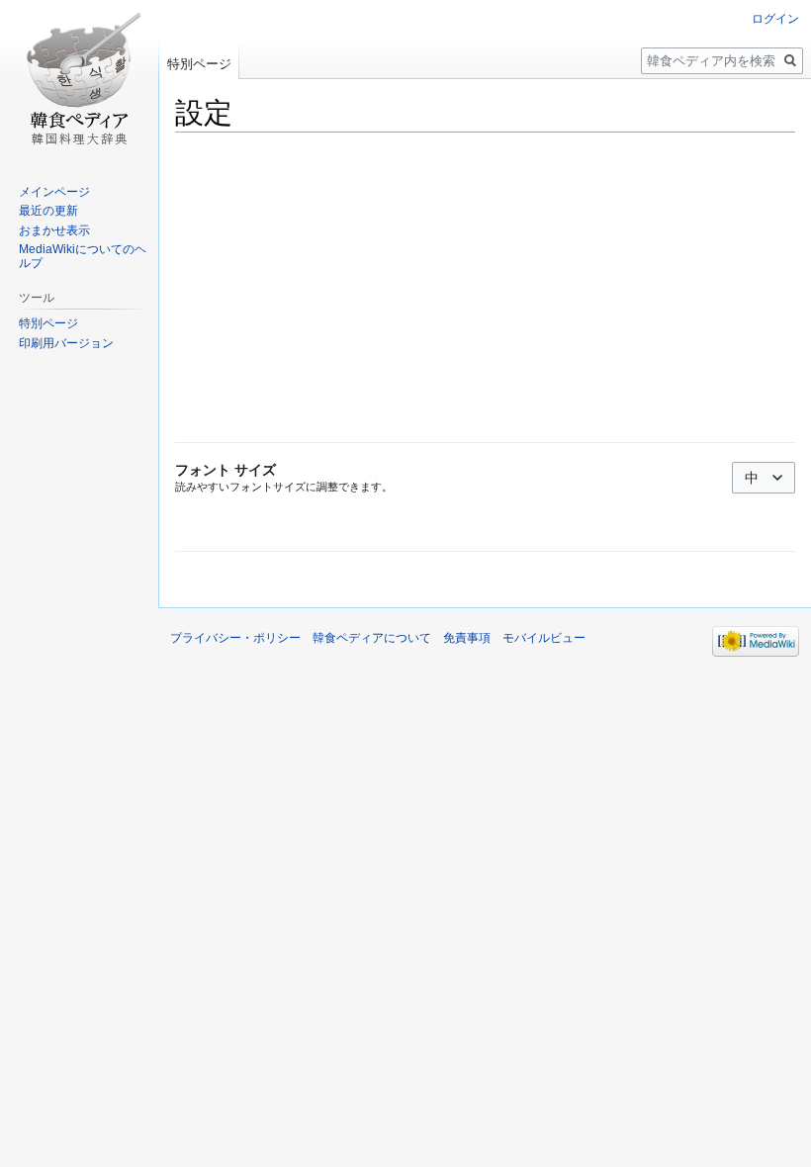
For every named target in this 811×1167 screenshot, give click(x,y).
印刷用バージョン (66, 343)
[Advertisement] (485, 287)
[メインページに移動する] (79, 79)
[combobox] (763, 478)
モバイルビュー (544, 638)
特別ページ (199, 63)
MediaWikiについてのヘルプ (82, 256)
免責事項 (467, 638)
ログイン (775, 19)
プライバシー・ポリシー (235, 638)
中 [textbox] (752, 478)
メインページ (54, 192)
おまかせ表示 (54, 230)
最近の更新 (48, 211)
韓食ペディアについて (372, 638)
